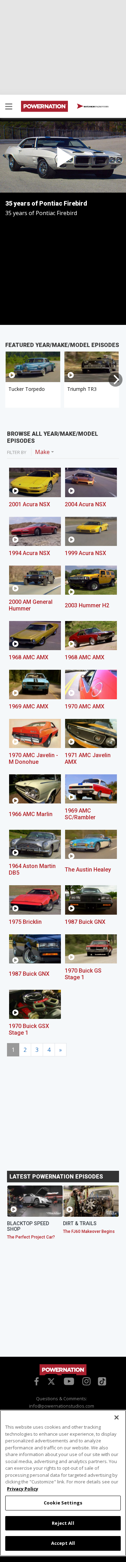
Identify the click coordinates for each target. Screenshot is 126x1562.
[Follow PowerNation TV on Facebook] (35, 1381)
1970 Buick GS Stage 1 (83, 974)
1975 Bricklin (25, 922)
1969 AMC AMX (28, 706)
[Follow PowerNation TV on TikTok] (101, 1380)
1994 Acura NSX (29, 553)
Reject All (63, 1523)
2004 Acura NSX (85, 504)
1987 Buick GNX (85, 922)
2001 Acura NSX (29, 504)
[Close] (116, 1417)
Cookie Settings (63, 1503)
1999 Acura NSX (85, 553)
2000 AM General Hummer (30, 605)
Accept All (63, 1543)
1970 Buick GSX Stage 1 (29, 1029)
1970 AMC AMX (84, 706)
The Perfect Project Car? (31, 1237)
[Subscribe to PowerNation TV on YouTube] (69, 1382)
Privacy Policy (22, 1489)
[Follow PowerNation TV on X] (51, 1382)
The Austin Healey (88, 869)
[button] (9, 107)
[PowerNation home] (63, 1370)
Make (42, 452)
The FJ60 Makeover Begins (89, 1231)
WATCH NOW (95, 106)
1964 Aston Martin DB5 (32, 869)
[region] (63, 1483)
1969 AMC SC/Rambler (80, 814)
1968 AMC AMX (28, 657)
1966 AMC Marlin (30, 814)
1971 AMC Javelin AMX (88, 758)
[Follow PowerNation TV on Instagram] (85, 1381)
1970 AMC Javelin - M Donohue (33, 758)
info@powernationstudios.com (61, 1406)
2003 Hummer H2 (87, 605)
